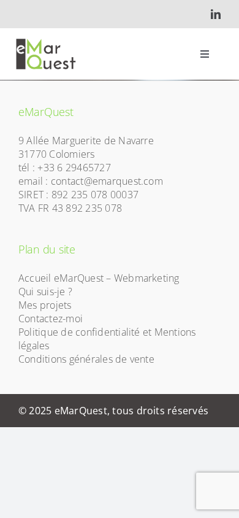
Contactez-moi (50, 318)
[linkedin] (216, 14)
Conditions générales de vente (86, 359)
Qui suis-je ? (45, 291)
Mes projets (45, 305)
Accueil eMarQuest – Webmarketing (99, 278)
